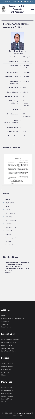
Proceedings (8, 217)
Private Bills (8, 231)
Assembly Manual (6, 393)
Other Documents (6, 402)
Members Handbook (7, 390)
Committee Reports (11, 245)
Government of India (7, 348)
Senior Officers (5, 321)
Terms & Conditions (7, 363)
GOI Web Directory (6, 345)
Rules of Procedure (7, 396)
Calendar (7, 210)
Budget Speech (9, 203)
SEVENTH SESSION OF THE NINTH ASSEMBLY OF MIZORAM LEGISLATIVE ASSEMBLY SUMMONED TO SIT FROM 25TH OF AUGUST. (17, 266)
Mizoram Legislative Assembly (22, 413)
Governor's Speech (10, 238)
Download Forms (6, 399)
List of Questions (10, 220)
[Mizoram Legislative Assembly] (3, 9)
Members (8, 234)
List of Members (6, 327)
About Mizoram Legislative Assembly (12, 318)
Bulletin (7, 206)
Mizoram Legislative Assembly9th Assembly (17, 9)
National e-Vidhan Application (10, 339)
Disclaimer (4, 375)
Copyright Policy (6, 369)
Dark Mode (30, 2)
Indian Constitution (7, 387)
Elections (8, 241)
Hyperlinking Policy (7, 366)
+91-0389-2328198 (10, 2)
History (3, 315)
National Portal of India (8, 342)
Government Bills (10, 227)
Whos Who (4, 324)
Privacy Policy (5, 372)
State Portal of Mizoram (8, 351)
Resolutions (8, 224)
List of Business (10, 213)
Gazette (7, 199)
